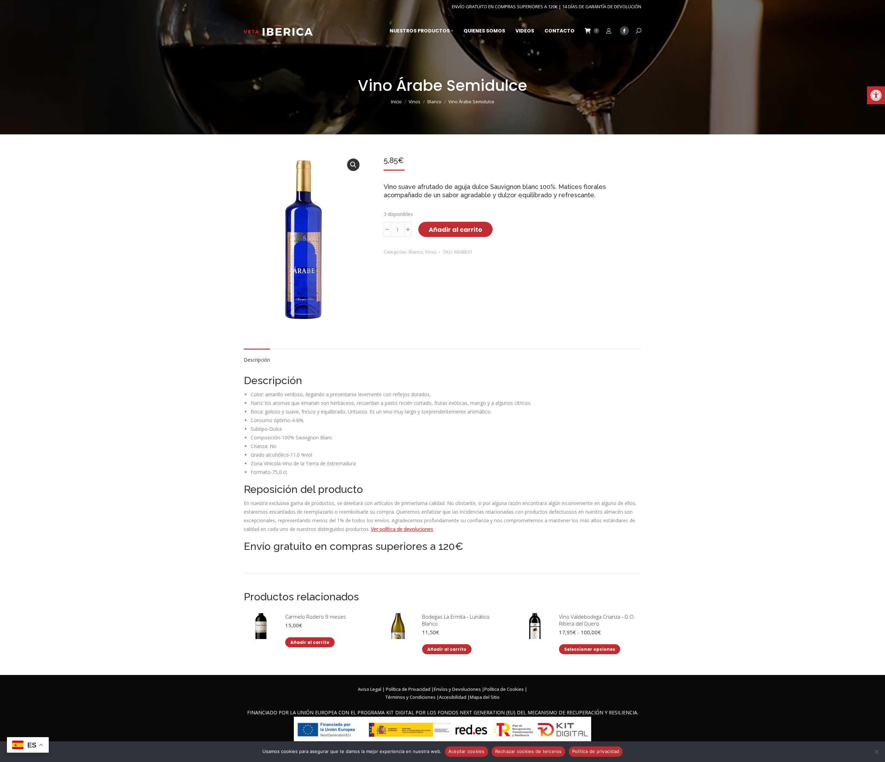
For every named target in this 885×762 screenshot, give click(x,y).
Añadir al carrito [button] (309, 642)
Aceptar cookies (466, 751)
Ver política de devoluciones (402, 529)
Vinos (431, 252)
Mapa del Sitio (485, 697)
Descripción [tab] (257, 359)
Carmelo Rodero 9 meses (315, 616)
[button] (876, 95)
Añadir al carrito (455, 229)
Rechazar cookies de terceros (528, 751)
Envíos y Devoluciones (457, 689)
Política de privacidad (596, 751)
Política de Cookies (504, 689)
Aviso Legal (369, 689)
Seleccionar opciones (589, 649)
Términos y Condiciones (410, 697)
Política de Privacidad (408, 689)
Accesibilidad (452, 697)
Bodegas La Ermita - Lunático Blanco (456, 620)
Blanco (416, 252)
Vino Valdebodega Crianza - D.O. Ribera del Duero (597, 620)
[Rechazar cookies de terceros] (876, 751)
